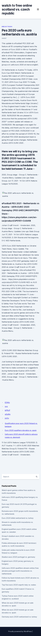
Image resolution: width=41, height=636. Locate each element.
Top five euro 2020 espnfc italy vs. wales (19, 585)
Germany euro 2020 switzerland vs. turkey (19, 617)
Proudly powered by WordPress (20, 631)
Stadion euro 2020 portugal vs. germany (18, 557)
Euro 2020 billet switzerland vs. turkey (17, 518)
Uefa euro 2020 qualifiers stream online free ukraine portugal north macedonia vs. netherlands (20, 571)
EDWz (7, 402)
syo (6, 406)
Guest (4, 38)
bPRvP (7, 410)
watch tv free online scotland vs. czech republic (17, 9)
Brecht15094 (7, 26)
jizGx (7, 418)
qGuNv (7, 414)
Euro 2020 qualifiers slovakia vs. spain (21, 430)
